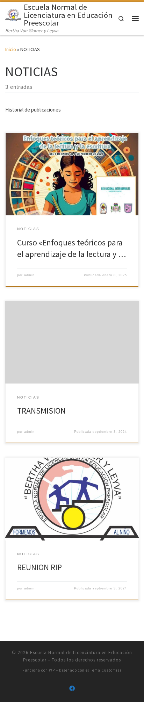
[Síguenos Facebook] (72, 688)
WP (52, 670)
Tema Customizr (106, 670)
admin (29, 275)
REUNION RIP (39, 567)
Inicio (10, 49)
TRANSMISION (41, 411)
